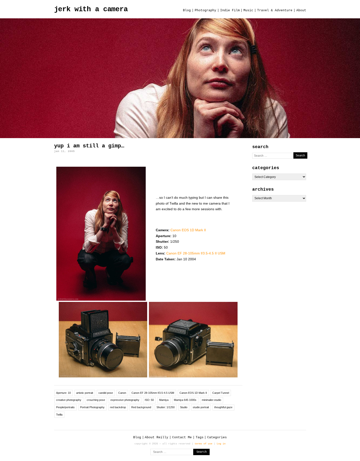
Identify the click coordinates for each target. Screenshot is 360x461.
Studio (183, 407)
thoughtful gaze (223, 407)
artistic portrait (84, 392)
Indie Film (230, 10)
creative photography (68, 399)
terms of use (203, 443)
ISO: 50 (149, 399)
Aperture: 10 (63, 392)
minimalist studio (211, 399)
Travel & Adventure (274, 10)
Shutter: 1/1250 (165, 407)
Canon (122, 392)
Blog (187, 10)
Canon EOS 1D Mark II (188, 230)
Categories (217, 437)
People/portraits (65, 407)
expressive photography (124, 399)
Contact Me (182, 437)
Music (248, 10)
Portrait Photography (92, 407)
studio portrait (201, 407)
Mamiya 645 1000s (185, 399)
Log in (221, 443)
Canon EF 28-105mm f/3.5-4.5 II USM (195, 253)
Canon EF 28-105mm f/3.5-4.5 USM (153, 392)
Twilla (59, 414)
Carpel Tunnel (220, 392)
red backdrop (118, 407)
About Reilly (156, 437)
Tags (200, 437)
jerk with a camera (91, 9)
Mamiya (163, 399)
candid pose (105, 392)
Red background (141, 407)
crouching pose (96, 399)
